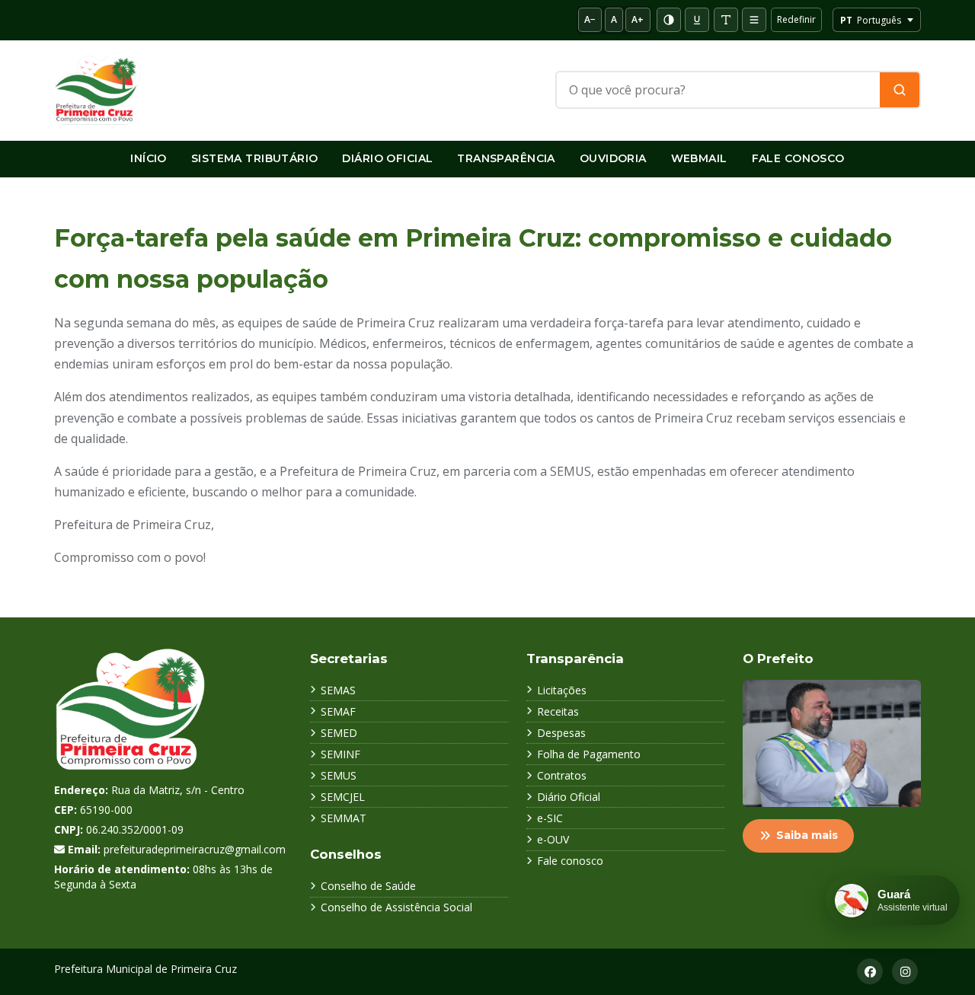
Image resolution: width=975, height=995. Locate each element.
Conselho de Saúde (368, 886)
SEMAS (338, 690)
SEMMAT (343, 818)
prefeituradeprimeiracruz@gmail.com (195, 849)
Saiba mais (807, 835)
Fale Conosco (798, 158)
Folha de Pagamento (589, 754)
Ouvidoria (613, 158)
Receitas (558, 711)
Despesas (561, 733)
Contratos (562, 775)
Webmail (699, 158)
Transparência (506, 158)
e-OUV (553, 839)
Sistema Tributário (254, 158)
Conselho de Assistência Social (396, 907)
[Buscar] (899, 89)
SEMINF (340, 754)
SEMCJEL (343, 796)
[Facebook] (870, 971)
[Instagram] (905, 971)
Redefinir (796, 19)
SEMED (339, 733)
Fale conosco (570, 860)
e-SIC (550, 818)
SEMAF (338, 711)
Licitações (562, 690)
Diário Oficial (387, 158)
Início (148, 158)
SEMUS (338, 775)
